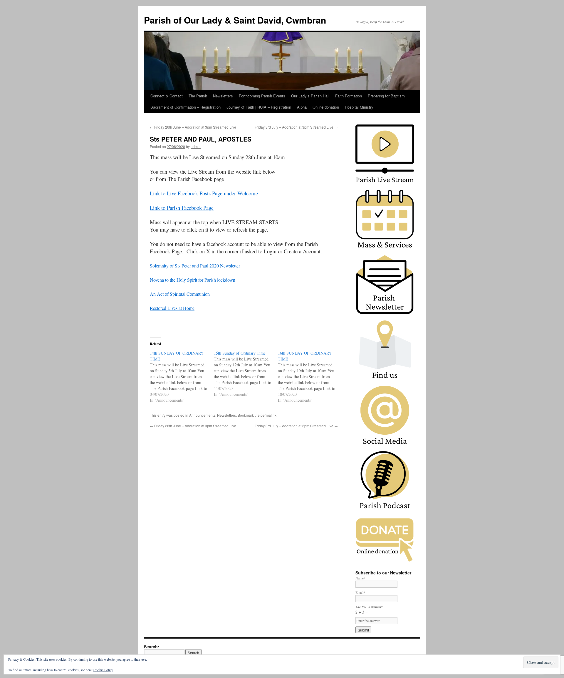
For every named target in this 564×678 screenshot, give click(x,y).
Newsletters (223, 96)
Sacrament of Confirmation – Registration (185, 107)
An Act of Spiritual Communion (180, 294)
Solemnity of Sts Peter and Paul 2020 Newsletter (195, 265)
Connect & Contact (166, 96)
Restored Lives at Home (172, 308)
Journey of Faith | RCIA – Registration (258, 107)
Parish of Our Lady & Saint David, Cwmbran (235, 20)
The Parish (198, 96)
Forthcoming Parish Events (262, 96)
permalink (268, 415)
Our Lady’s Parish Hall (310, 96)
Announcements (202, 415)
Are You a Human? (368, 609)
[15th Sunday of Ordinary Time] (246, 373)
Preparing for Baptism (386, 96)
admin (196, 146)
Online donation (326, 107)
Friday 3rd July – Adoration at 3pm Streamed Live (296, 126)
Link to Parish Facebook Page (182, 207)
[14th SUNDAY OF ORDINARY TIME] (182, 376)
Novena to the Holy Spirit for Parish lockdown (192, 280)
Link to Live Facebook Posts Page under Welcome (204, 193)
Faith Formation (348, 96)
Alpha (302, 107)
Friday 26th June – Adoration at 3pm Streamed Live (193, 126)
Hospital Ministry (359, 107)
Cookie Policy (103, 669)
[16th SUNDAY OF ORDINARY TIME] (310, 376)
